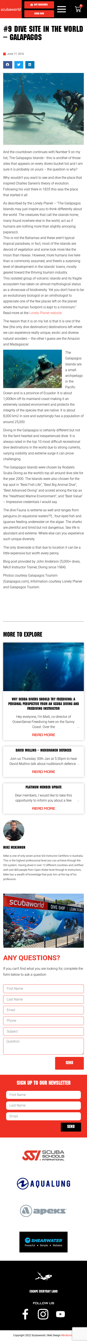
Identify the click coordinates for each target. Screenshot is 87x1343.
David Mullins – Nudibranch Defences (43, 751)
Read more (43, 735)
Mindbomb (67, 1335)
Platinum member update (43, 788)
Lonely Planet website (45, 313)
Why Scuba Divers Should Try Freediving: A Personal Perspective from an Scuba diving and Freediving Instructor (43, 704)
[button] (7, 64)
